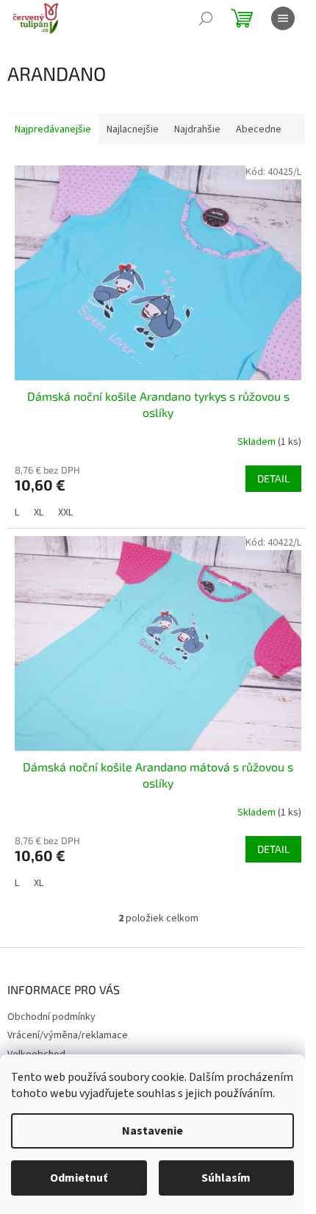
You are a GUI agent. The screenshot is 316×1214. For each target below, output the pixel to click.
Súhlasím (226, 1178)
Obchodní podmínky (51, 1017)
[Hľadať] (205, 18)
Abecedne (258, 129)
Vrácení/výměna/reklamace (67, 1035)
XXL (65, 512)
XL (38, 512)
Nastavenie (152, 1131)
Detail (273, 478)
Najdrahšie (197, 129)
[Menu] (283, 18)
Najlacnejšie (133, 129)
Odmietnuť (78, 1178)
